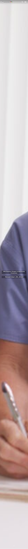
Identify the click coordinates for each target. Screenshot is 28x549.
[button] (25, 2)
